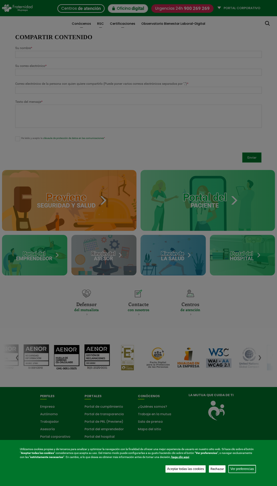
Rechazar (217, 469)
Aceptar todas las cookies (185, 469)
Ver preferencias (242, 469)
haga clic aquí (180, 457)
